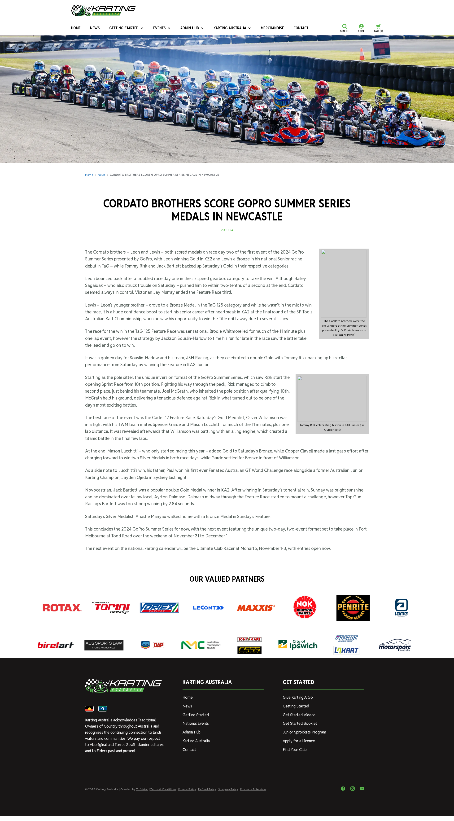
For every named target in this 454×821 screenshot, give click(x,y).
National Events (196, 723)
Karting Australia (230, 28)
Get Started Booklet (300, 723)
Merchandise (272, 28)
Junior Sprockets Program (304, 732)
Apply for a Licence (299, 740)
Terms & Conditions (163, 789)
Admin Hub (189, 28)
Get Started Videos (299, 714)
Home (76, 28)
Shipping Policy (228, 789)
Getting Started (124, 28)
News (95, 28)
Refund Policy (207, 789)
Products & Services (253, 789)
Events (159, 28)
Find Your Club (295, 749)
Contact (300, 28)
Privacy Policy (187, 789)
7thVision (142, 789)
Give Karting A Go (298, 697)
